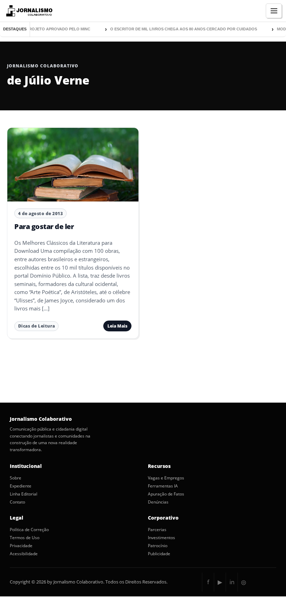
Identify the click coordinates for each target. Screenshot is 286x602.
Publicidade (159, 554)
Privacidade (21, 546)
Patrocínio (157, 546)
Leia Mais (117, 326)
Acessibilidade (24, 554)
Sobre (15, 478)
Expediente (20, 486)
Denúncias (158, 502)
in (231, 582)
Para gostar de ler (44, 226)
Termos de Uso (24, 538)
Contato (17, 502)
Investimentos (161, 538)
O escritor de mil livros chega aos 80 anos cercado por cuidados (179, 29)
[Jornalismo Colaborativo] (28, 10)
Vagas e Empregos (166, 478)
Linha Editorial (23, 494)
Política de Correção (29, 530)
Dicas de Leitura (36, 326)
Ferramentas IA (163, 486)
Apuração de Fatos (166, 494)
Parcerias (157, 530)
